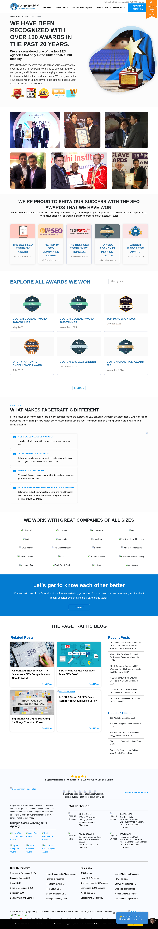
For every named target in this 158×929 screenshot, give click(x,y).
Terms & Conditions (74, 912)
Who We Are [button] (103, 8)
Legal (26, 912)
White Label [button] (61, 8)
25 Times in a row (77, 257)
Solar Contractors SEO (56, 894)
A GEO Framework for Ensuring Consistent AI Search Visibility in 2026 (124, 681)
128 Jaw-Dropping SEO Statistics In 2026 (125, 725)
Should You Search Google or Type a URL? (125, 742)
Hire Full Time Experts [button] (82, 8)
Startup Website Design (125, 884)
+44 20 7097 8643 (131, 825)
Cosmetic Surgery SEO (20, 878)
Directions (83, 825)
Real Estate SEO (53, 889)
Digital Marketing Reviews (126, 899)
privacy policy (120, 924)
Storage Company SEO (56, 899)
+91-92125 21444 (90, 845)
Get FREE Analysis (138, 7)
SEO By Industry (20, 868)
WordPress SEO (87, 893)
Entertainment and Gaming (22, 898)
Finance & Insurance (55, 879)
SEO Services (23, 16)
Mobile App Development (126, 894)
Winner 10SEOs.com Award (135, 248)
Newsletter (107, 912)
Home (12, 16)
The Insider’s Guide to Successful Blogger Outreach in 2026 (124, 734)
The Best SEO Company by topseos (79, 248)
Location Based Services (135, 793)
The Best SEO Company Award (23, 248)
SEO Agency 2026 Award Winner (152, 8)
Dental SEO (15, 883)
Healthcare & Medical (55, 884)
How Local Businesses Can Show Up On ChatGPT (125, 699)
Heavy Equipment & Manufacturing (61, 874)
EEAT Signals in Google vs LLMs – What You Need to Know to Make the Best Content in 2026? (126, 669)
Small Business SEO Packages (94, 883)
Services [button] (47, 8)
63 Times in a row (21, 257)
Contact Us (143, 2)
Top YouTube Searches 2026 (122, 718)
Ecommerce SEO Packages (92, 888)
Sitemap (34, 912)
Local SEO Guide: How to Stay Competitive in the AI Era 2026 (123, 691)
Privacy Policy (16, 912)
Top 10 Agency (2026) (122, 318)
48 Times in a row (49, 260)
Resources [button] (118, 8)
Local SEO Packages (89, 878)
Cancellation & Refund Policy (52, 912)
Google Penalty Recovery (91, 898)
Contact (79, 607)
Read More (47, 684)
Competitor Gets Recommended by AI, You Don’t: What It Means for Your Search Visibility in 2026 (125, 646)
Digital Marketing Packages (127, 874)
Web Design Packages (125, 889)
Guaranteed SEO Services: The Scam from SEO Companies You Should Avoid (31, 674)
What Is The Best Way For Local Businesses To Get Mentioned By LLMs (124, 657)
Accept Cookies (135, 924)
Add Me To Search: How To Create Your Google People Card (125, 751)
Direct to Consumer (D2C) (21, 888)
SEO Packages (87, 873)
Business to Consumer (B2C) (23, 873)
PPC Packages (121, 879)
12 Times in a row (134, 257)
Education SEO (17, 893)
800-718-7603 (131, 2)
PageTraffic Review (93, 912)
